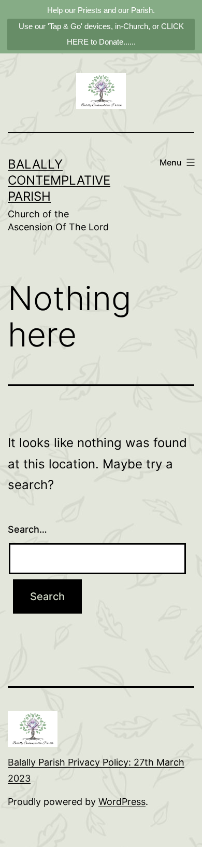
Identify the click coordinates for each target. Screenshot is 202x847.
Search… (27, 529)
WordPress (122, 801)
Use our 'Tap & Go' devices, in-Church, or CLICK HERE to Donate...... (101, 34)
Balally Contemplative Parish (59, 180)
